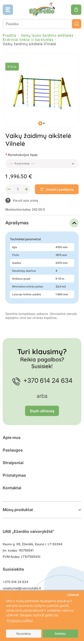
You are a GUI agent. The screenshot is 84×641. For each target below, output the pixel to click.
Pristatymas (14, 475)
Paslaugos (13, 450)
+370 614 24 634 (48, 380)
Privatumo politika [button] (20, 620)
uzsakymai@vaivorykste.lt (22, 588)
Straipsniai (13, 462)
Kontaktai (12, 487)
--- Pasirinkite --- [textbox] (22, 163)
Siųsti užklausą (42, 411)
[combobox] (42, 163)
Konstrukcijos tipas (23, 155)
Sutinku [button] (60, 633)
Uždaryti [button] (73, 594)
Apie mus (12, 437)
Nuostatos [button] (23, 633)
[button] (40, 123)
